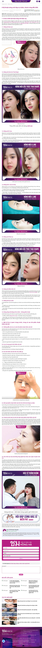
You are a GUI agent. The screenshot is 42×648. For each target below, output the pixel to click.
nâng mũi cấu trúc (16, 22)
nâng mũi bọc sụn (7, 22)
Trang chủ (4, 4)
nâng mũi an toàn (13, 315)
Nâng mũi (10, 4)
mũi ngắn (35, 292)
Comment (4, 566)
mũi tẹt (31, 292)
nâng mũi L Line (35, 22)
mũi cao (29, 126)
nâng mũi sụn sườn (24, 23)
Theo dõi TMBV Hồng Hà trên (29, 11)
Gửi (21, 574)
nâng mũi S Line (28, 22)
